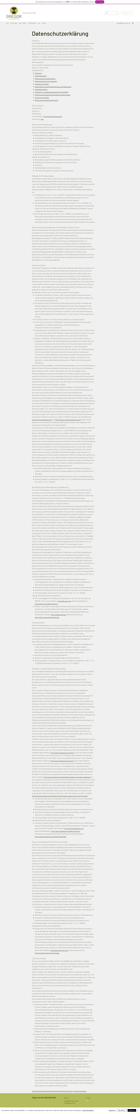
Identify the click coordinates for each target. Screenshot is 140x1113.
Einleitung (38, 73)
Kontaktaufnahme (41, 89)
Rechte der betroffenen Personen (46, 100)
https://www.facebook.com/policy (62, 753)
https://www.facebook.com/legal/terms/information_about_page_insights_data (59, 796)
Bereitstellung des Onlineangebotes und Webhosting (53, 87)
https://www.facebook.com (73, 828)
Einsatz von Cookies (42, 84)
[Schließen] (138, 1110)
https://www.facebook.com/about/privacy (65, 831)
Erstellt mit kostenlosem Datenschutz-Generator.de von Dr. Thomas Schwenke (59, 1091)
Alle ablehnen (121, 1110)
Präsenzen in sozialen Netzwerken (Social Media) (51, 92)
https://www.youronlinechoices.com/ (68, 420)
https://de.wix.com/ (64, 601)
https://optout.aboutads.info (42, 420)
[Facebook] (133, 23)
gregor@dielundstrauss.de (123, 23)
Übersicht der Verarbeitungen (45, 79)
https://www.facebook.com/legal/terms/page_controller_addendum (67, 777)
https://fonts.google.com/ (59, 950)
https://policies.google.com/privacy (47, 953)
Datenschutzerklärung (88, 1110)
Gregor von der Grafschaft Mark (44, 1097)
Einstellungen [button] (112, 1110)
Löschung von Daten (42, 97)
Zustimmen (132, 1110)
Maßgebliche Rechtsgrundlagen (46, 81)
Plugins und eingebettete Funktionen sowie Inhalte (52, 95)
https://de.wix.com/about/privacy (46, 604)
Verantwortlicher (40, 76)
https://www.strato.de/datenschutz (47, 617)
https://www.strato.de (58, 614)
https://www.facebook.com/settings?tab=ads (50, 836)
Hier (42, 119)
